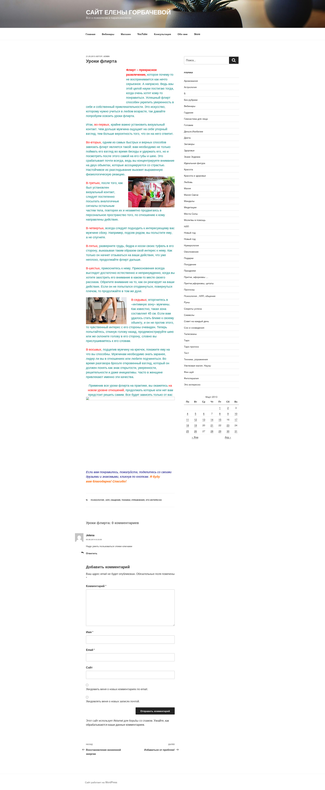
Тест (186, 352)
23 (228, 425)
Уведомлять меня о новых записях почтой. (113, 701)
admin (106, 56)
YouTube (142, 34)
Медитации (190, 207)
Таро (186, 340)
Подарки (188, 258)
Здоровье (189, 150)
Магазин (126, 34)
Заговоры (189, 144)
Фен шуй (189, 372)
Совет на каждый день (196, 321)
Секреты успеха (193, 308)
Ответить (91, 553)
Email (90, 650)
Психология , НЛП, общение (106, 500)
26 (195, 431)
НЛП (186, 226)
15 (220, 419)
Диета (187, 137)
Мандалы (189, 201)
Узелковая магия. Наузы (197, 365)
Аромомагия (191, 80)
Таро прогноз (191, 346)
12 (195, 419)
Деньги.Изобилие (193, 131)
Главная (90, 34)
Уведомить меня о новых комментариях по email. (117, 689)
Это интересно (154, 500)
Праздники (190, 270)
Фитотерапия (191, 378)
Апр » (228, 437)
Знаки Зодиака (192, 156)
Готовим (188, 125)
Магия (187, 188)
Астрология (190, 87)
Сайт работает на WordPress (101, 782)
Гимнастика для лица (196, 118)
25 (187, 431)
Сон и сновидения (194, 327)
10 (236, 413)
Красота (188, 169)
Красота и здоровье (195, 175)
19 (195, 425)
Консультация (162, 34)
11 (187, 419)
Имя (89, 632)
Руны (187, 302)
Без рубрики (191, 99)
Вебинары (108, 34)
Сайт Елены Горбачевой (128, 11)
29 (220, 431)
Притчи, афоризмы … (196, 277)
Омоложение (191, 251)
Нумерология (191, 245)
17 (236, 419)
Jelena (90, 535)
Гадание (188, 112)
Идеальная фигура (194, 163)
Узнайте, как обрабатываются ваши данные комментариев (127, 723)
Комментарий (96, 586)
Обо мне (183, 34)
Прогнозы (189, 289)
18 (187, 425)
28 (212, 431)
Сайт (89, 667)
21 (212, 425)
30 (228, 431)
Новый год (190, 232)
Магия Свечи (191, 194)
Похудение (190, 264)
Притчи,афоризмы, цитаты (199, 283)
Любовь (188, 182)
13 (203, 419)
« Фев (195, 437)
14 (212, 419)
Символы (189, 315)
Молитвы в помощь (194, 220)
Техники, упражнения (133, 500)
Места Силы (191, 213)
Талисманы (190, 334)
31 (236, 431)
